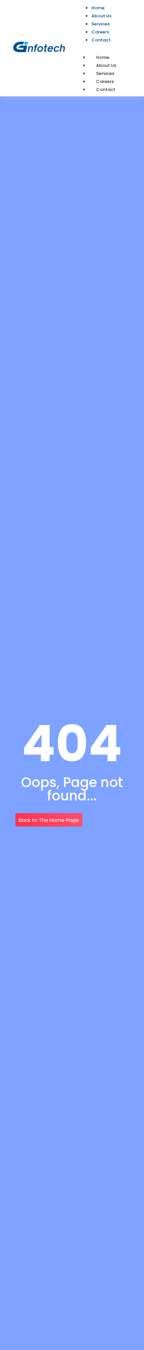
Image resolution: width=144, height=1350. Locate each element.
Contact (105, 89)
